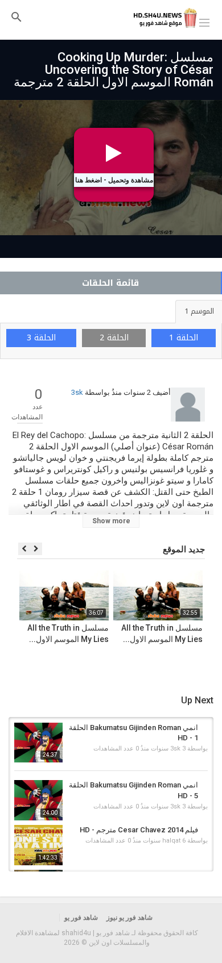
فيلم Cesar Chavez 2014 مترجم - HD (139, 830)
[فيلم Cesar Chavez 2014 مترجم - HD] (38, 845)
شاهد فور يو (81, 918)
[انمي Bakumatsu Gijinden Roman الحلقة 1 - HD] (38, 743)
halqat (171, 840)
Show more (111, 521)
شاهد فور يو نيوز (129, 918)
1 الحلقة (183, 337)
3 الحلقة (41, 337)
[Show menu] (204, 21)
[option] (158, 622)
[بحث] (16, 17)
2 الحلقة (114, 337)
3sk (77, 392)
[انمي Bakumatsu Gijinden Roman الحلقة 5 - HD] (38, 800)
